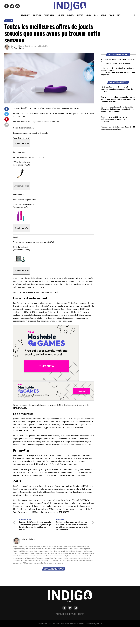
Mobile (96, 15)
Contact (81, 614)
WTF (118, 15)
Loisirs (88, 15)
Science (103, 15)
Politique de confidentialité (66, 614)
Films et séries (49, 15)
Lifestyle (80, 15)
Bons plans (37, 15)
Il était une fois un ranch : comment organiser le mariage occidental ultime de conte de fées (117, 89)
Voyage (111, 15)
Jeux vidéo (70, 15)
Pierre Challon (19, 48)
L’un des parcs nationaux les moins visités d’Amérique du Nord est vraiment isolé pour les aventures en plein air (117, 109)
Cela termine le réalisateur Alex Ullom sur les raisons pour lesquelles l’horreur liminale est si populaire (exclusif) (118, 99)
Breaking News (25, 15)
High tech (60, 15)
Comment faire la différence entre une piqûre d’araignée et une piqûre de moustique (115, 119)
